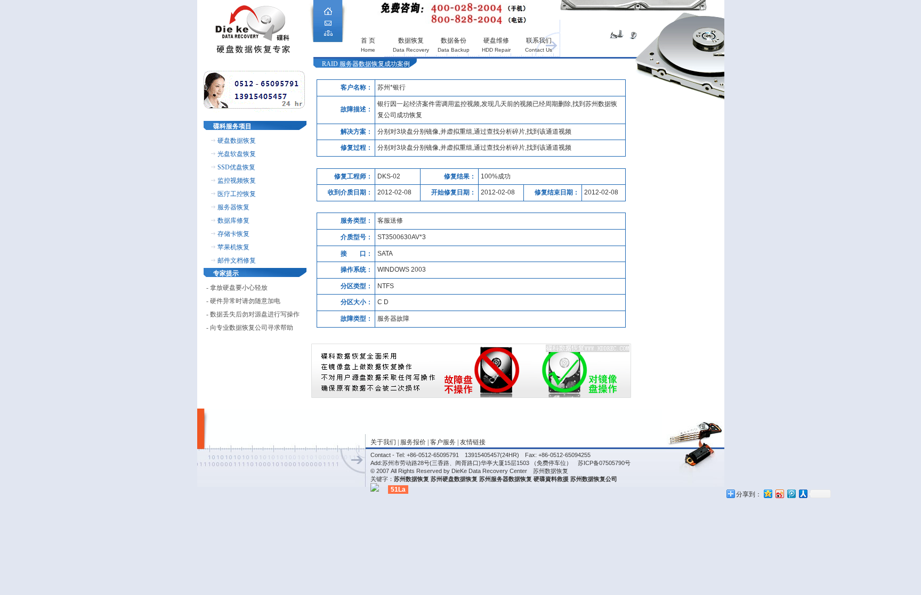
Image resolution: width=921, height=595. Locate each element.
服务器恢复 (233, 207)
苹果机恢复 (233, 247)
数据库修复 (233, 220)
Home (368, 50)
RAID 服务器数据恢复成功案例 (366, 64)
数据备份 (453, 40)
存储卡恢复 (233, 234)
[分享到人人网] (803, 493)
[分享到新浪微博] (779, 493)
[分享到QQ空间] (767, 493)
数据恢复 (411, 40)
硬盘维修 (496, 40)
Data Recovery (411, 50)
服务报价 (413, 442)
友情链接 (473, 442)
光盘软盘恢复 (236, 154)
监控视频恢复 (236, 180)
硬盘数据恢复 (236, 140)
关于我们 (383, 442)
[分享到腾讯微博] (791, 493)
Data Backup (454, 50)
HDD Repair (496, 50)
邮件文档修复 (236, 260)
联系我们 (539, 40)
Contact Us (538, 50)
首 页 (368, 40)
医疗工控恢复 (236, 194)
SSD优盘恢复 (236, 167)
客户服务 (443, 442)
